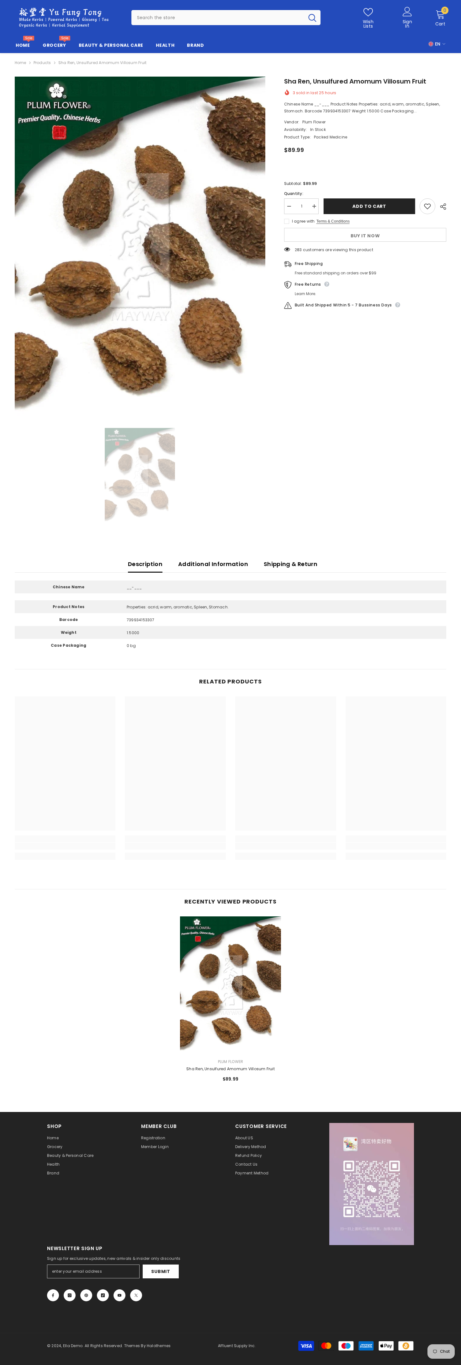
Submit (160, 1271)
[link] (65, 846)
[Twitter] (136, 1295)
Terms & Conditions (333, 221)
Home (20, 62)
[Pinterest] (86, 1295)
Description (145, 564)
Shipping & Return (290, 564)
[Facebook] (53, 1295)
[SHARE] (440, 206)
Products (42, 62)
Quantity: (293, 193)
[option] (140, 247)
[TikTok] (103, 1295)
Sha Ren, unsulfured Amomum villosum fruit (230, 1068)
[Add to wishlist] (427, 206)
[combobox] (217, 17)
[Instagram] (70, 1295)
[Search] (226, 17)
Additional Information (213, 564)
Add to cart (369, 206)
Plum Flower (314, 122)
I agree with (303, 221)
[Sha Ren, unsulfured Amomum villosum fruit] (230, 985)
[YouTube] (119, 1295)
